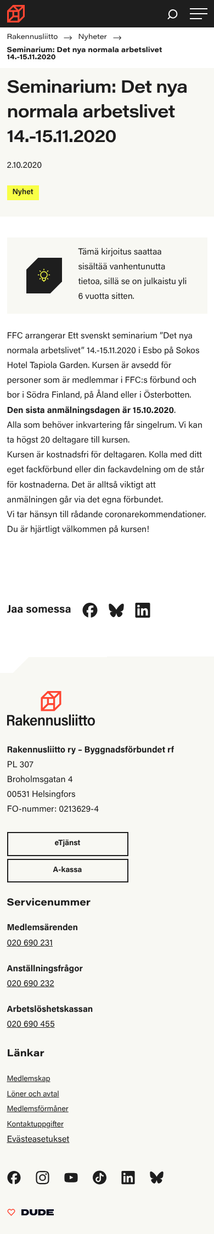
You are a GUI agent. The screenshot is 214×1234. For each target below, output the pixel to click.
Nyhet (23, 192)
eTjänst (68, 843)
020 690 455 (31, 1025)
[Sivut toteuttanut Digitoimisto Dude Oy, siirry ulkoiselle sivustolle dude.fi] (30, 1215)
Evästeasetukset (38, 1140)
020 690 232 (30, 984)
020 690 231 (30, 943)
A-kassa (67, 870)
